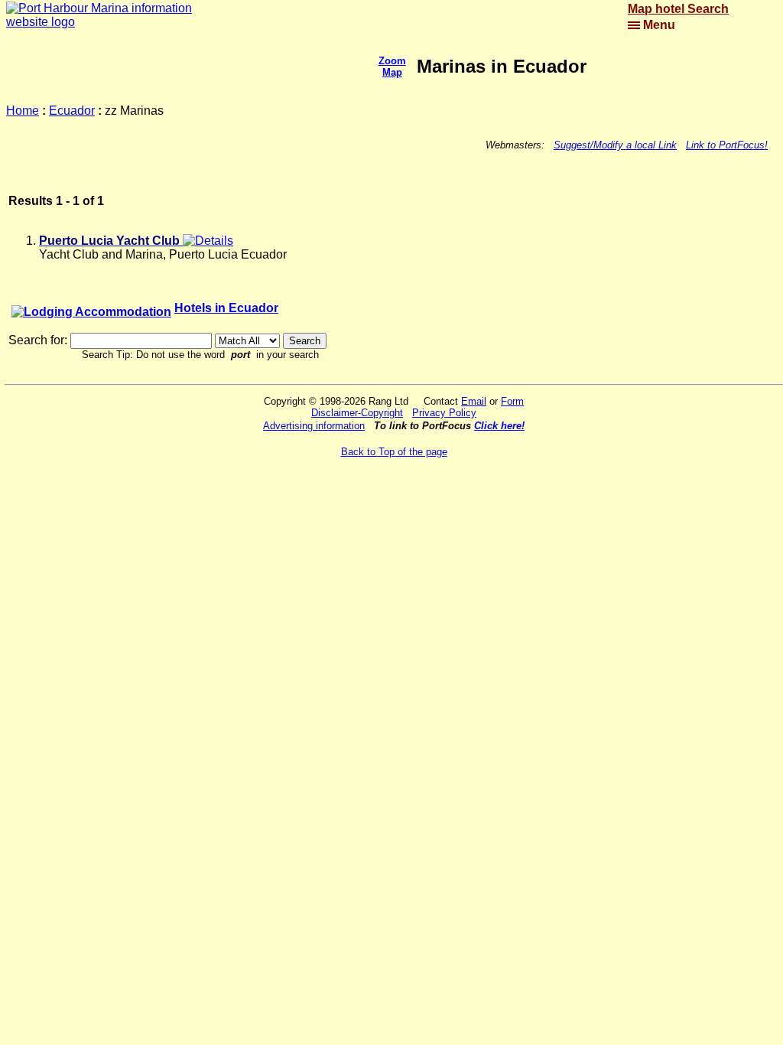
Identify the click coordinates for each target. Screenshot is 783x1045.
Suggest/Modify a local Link (615, 145)
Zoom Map (392, 66)
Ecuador (72, 110)
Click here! (499, 425)
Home (22, 110)
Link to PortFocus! (727, 145)
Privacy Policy (444, 412)
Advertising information (314, 425)
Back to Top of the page (394, 451)
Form (512, 401)
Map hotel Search (678, 8)
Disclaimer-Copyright (357, 412)
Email (473, 401)
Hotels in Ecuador (226, 307)
